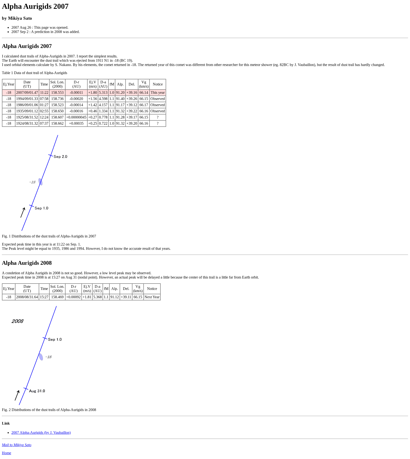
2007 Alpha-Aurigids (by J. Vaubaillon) (41, 433)
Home (6, 453)
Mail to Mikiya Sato (16, 445)
